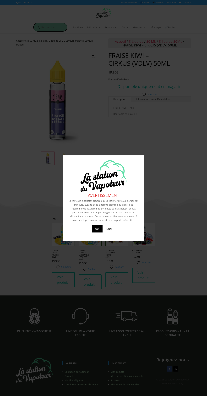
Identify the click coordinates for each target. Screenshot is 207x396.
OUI (97, 228)
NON (109, 228)
